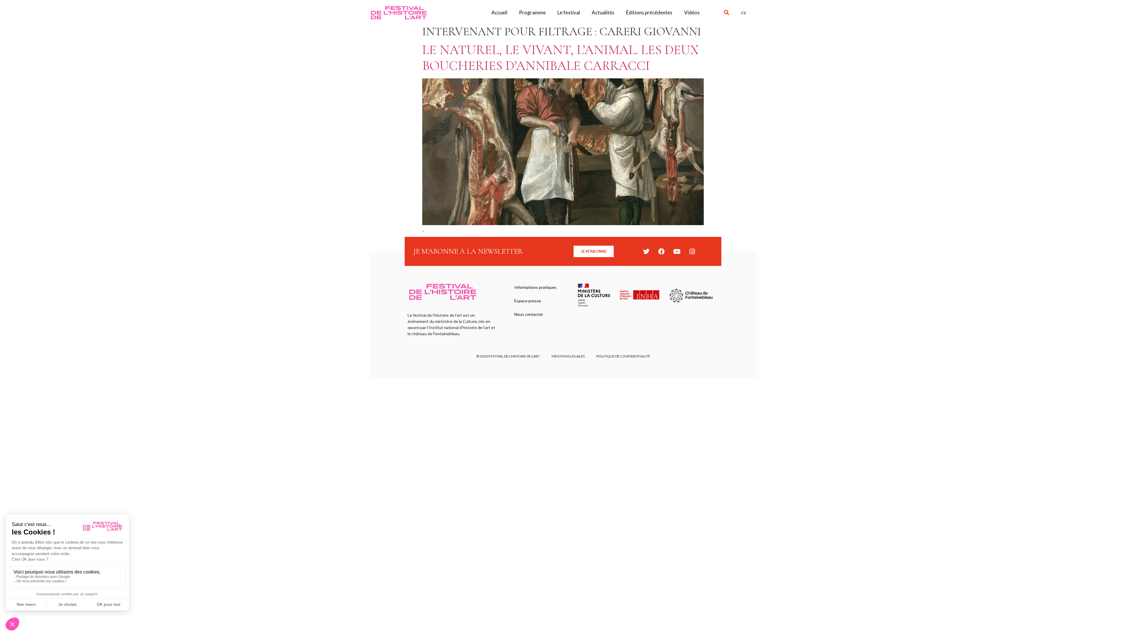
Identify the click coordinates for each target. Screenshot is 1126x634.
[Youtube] (677, 251)
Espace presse (527, 300)
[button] (726, 12)
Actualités (603, 12)
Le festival (568, 12)
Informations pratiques (535, 287)
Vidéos (692, 12)
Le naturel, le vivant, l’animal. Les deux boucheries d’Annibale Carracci (560, 58)
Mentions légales (568, 356)
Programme (532, 12)
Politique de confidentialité (623, 356)
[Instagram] (692, 251)
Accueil (499, 12)
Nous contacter (528, 314)
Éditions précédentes (649, 12)
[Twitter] (646, 251)
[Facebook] (661, 251)
